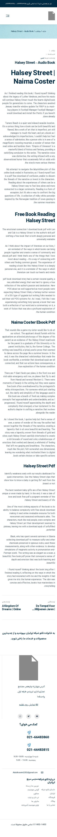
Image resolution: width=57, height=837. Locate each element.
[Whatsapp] (20, 716)
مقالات (38, 31)
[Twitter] (28, 716)
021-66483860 (38, 737)
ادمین (42, 58)
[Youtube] (36, 716)
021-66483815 (38, 750)
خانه (44, 31)
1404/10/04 (51, 54)
